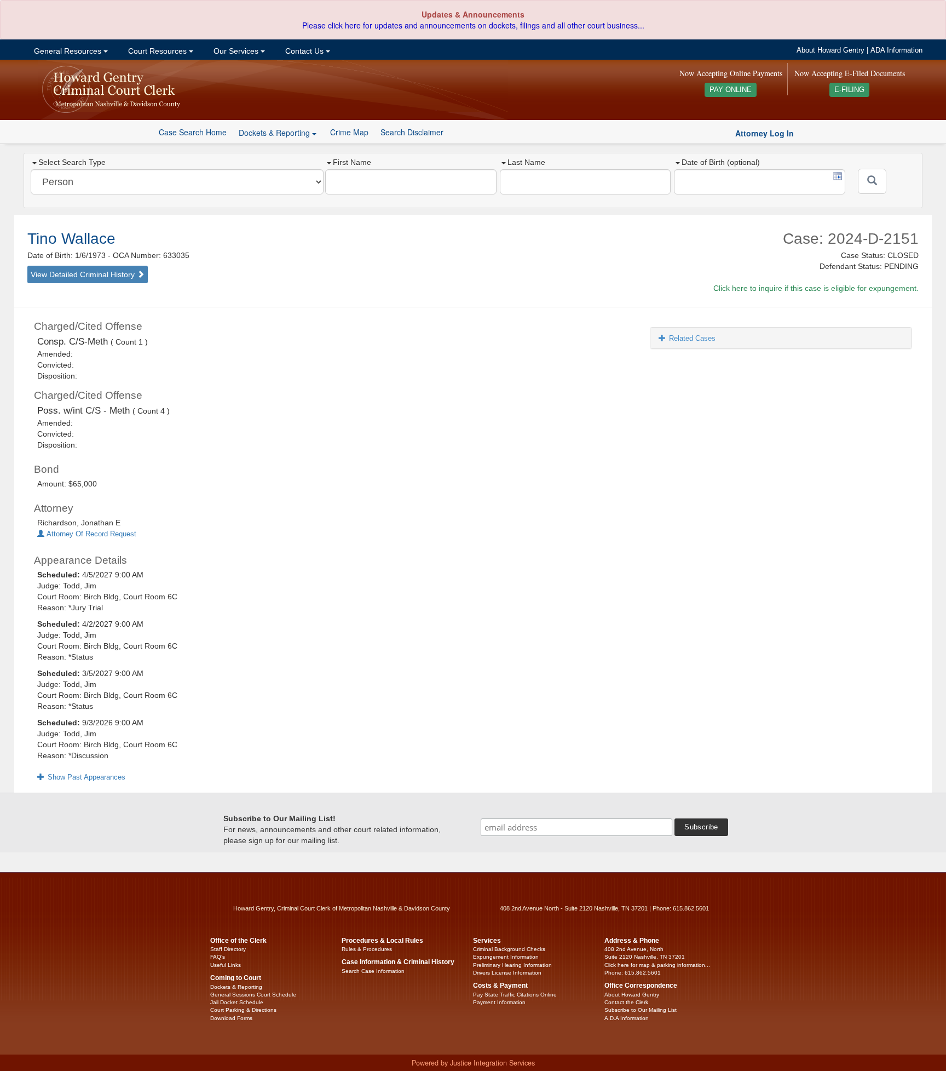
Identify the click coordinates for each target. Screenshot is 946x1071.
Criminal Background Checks (509, 949)
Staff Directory (228, 949)
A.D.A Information (626, 1018)
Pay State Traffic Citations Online (515, 995)
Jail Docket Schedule (236, 1002)
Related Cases (692, 338)
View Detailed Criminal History (84, 274)
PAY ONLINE (731, 90)
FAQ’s (217, 957)
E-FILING (849, 90)
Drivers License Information (507, 973)
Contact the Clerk (626, 1002)
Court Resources (157, 51)
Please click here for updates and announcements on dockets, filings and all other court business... (473, 25)
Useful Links (225, 965)
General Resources (67, 51)
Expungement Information (506, 957)
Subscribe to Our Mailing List (640, 1010)
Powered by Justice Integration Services (473, 1063)
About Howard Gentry (830, 50)
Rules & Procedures (367, 949)
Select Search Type (72, 162)
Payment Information (499, 1002)
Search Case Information (373, 971)
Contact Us (304, 51)
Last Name (526, 162)
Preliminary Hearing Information (512, 965)
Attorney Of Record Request (90, 534)
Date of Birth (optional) (721, 162)
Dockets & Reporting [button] (275, 132)
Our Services (236, 51)
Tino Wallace (71, 238)
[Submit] (872, 181)
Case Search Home (193, 132)
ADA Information (896, 50)
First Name (352, 162)
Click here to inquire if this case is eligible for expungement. (816, 288)
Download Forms (231, 1018)
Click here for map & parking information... (657, 965)
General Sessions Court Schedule (253, 995)
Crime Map (349, 132)
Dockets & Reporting (236, 987)
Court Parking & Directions (243, 1010)
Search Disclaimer (411, 132)
